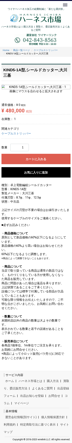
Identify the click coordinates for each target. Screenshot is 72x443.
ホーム (9, 381)
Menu (65, 3)
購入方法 (28, 26)
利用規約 (10, 424)
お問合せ (54, 396)
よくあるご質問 (42, 388)
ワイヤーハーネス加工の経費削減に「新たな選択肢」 (36, 9)
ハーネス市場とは (11, 26)
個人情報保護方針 (53, 417)
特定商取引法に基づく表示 (38, 424)
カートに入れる (36, 159)
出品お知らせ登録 (32, 396)
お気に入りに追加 (36, 172)
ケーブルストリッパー (16, 133)
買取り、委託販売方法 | (49, 26)
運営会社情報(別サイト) (21, 417)
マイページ (21, 403)
